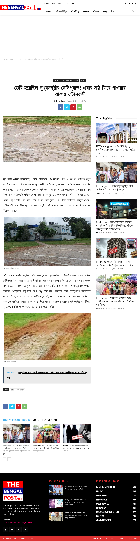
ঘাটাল (12, 390)
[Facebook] (123, 3)
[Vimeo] (132, 3)
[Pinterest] (73, 107)
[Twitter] (129, 3)
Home (5, 59)
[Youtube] (135, 3)
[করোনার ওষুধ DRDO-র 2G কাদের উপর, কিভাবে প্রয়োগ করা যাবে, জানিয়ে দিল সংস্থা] (56, 490)
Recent (83, 80)
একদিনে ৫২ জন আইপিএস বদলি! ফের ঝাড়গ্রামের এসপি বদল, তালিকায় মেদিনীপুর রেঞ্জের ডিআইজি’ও (76, 515)
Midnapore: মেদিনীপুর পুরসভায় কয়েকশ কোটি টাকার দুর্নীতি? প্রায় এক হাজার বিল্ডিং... (116, 263)
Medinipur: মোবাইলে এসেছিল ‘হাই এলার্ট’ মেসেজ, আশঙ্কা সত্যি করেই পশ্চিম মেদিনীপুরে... (115, 301)
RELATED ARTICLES (16, 419)
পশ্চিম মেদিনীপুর (20, 390)
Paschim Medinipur (72, 80)
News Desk (60, 101)
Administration (15, 59)
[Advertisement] (70, 37)
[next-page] (9, 459)
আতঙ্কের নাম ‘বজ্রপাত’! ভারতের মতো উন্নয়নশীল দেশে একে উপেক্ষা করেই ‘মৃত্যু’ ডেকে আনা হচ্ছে (76, 502)
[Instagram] (126, 3)
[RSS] (18, 529)
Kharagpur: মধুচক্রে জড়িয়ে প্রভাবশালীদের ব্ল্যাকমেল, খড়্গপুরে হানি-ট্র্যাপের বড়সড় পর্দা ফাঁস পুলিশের (76, 448)
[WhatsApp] (79, 107)
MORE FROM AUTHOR (47, 419)
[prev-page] (4, 459)
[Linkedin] (12, 529)
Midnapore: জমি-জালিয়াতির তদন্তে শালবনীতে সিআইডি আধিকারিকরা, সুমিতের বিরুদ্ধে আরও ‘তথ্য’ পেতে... (114, 226)
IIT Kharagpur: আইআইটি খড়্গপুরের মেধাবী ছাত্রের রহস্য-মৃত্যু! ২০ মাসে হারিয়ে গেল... (115, 150)
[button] (133, 11)
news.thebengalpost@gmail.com (18, 522)
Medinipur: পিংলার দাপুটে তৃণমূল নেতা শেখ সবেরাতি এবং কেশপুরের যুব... (114, 187)
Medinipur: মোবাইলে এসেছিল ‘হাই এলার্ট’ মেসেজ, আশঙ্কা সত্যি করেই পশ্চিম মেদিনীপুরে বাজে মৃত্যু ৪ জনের (46, 448)
